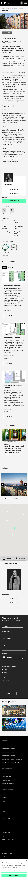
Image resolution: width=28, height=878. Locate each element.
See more (9, 315)
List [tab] (5, 267)
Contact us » (5, 849)
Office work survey (6, 780)
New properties (5, 773)
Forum (3, 794)
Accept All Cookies (14, 875)
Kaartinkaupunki (18, 8)
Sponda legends (13, 441)
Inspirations (5, 836)
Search (3, 8)
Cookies (4, 857)
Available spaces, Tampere (8, 755)
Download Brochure (14, 200)
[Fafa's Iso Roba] (13, 535)
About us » (5, 807)
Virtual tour (6, 358)
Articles (6, 441)
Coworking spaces (6, 776)
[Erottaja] (7, 511)
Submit (9, 693)
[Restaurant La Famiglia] (10, 505)
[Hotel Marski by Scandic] (3, 511)
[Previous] (2, 484)
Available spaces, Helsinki (8, 745)
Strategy (4, 811)
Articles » (4, 828)
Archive (4, 843)
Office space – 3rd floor (12, 337)
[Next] (25, 484)
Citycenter (4, 797)
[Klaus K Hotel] (7, 521)
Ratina (3, 801)
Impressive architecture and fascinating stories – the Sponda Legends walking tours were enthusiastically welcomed (14, 450)
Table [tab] (11, 267)
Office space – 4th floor (12, 285)
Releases (4, 822)
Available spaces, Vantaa (8, 752)
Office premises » (7, 768)
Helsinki (9, 8)
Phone (5, 669)
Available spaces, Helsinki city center (11, 762)
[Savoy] (24, 515)
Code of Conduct (6, 818)
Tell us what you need (7, 853)
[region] (14, 868)
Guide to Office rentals (7, 783)
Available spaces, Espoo (8, 748)
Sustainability (5, 815)
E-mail (5, 672)
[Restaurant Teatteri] (12, 512)
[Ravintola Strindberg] (20, 509)
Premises (4, 740)
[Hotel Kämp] (24, 508)
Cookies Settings (14, 870)
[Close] (26, 861)
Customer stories (6, 832)
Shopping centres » (7, 789)
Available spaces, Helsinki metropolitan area (12, 759)
